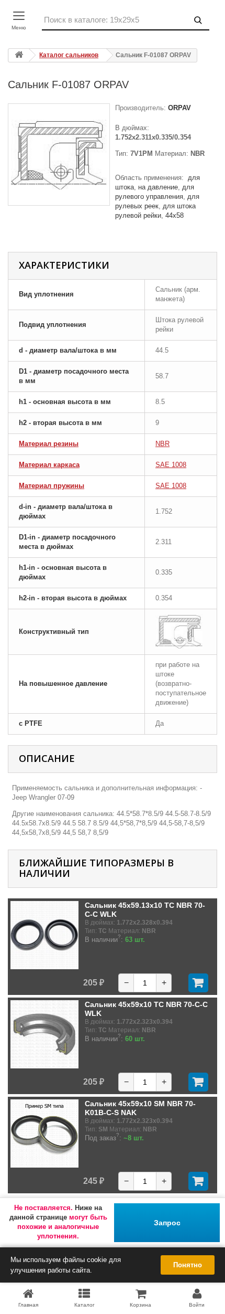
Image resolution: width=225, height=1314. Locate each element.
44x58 (174, 215)
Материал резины (48, 444)
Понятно (187, 1265)
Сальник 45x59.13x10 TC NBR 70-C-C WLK (145, 909)
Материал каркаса (49, 465)
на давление (158, 187)
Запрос (167, 1222)
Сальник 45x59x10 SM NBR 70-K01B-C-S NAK (140, 1107)
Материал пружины (51, 486)
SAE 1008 (170, 465)
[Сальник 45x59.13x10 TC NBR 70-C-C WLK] (44, 935)
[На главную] (19, 55)
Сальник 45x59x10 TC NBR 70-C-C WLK (146, 1008)
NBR (162, 444)
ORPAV (178, 108)
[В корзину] (198, 982)
